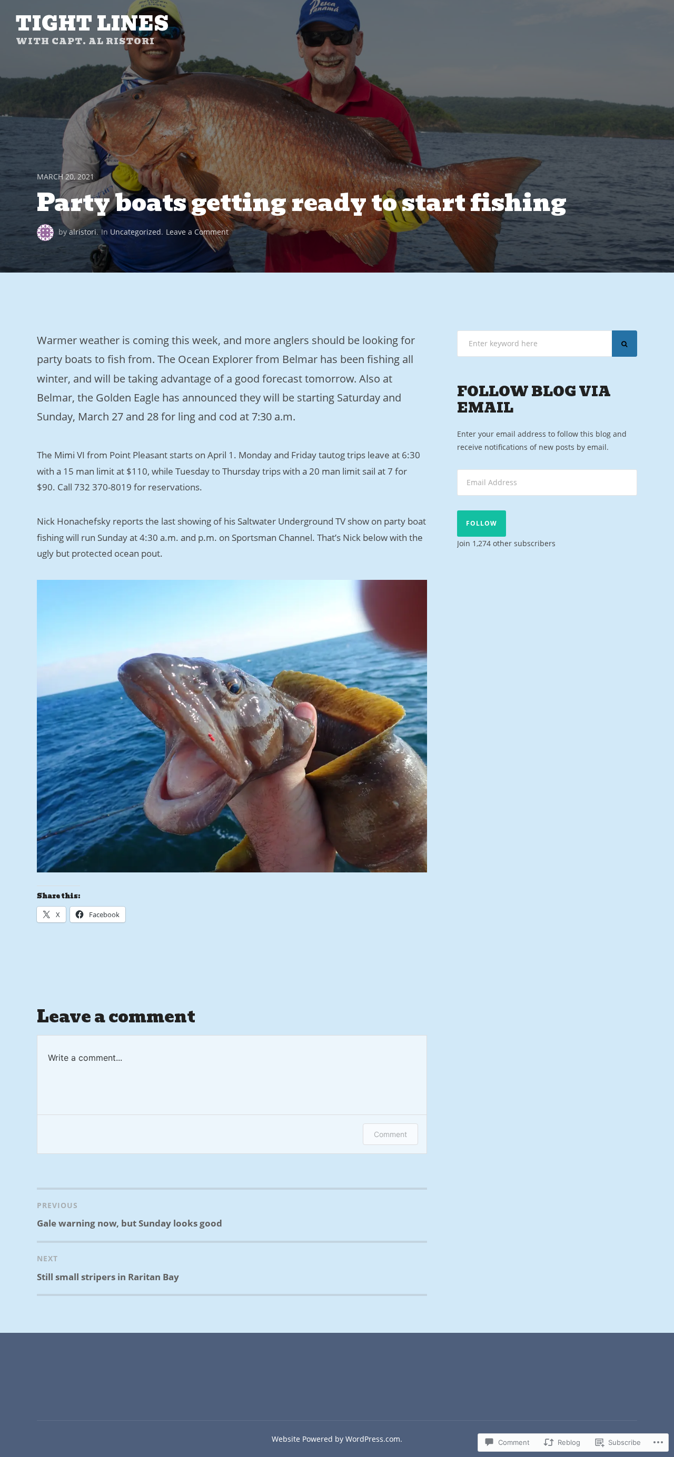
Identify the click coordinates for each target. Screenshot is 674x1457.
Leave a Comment (197, 232)
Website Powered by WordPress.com (336, 1439)
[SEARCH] (624, 343)
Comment (390, 1134)
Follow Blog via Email (534, 399)
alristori (82, 232)
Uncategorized (135, 232)
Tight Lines (92, 23)
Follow (481, 523)
